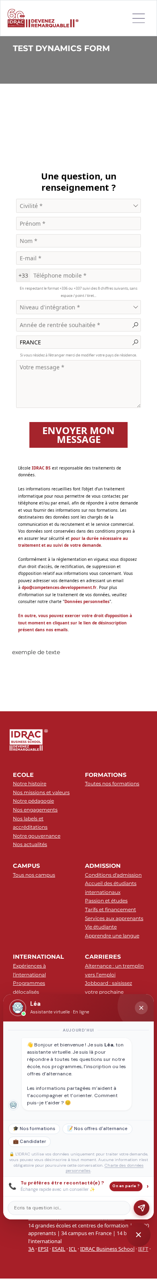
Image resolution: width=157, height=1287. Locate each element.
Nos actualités (30, 844)
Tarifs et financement (110, 909)
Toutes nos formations (112, 783)
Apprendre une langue (112, 936)
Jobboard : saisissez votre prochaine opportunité (108, 991)
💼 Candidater (29, 1142)
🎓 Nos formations (34, 1129)
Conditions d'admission (113, 875)
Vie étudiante (101, 927)
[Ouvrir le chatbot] (138, 1235)
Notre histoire (29, 783)
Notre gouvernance (36, 836)
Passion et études (106, 901)
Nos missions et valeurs (41, 792)
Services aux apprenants (114, 918)
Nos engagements (35, 810)
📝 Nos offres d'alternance (97, 1129)
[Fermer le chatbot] (141, 1007)
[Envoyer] (141, 1208)
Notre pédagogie (33, 801)
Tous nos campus (34, 875)
